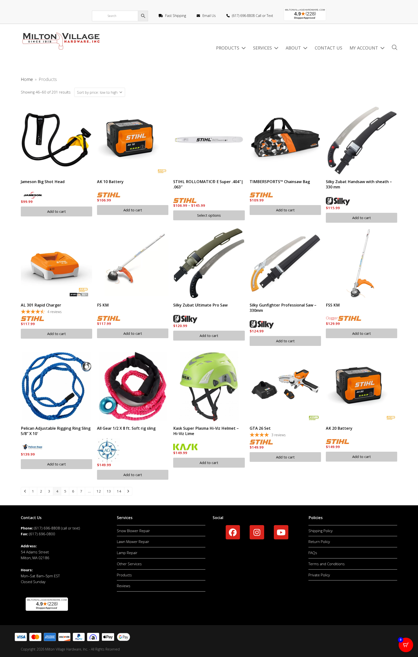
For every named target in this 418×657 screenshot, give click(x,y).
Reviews (123, 585)
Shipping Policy (320, 530)
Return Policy (319, 541)
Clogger (332, 317)
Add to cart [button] (56, 211)
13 (109, 491)
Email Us (209, 15)
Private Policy (319, 574)
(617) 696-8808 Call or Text (252, 15)
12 (99, 491)
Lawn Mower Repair (133, 541)
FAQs (312, 552)
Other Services (129, 563)
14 (119, 491)
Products (124, 574)
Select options (209, 215)
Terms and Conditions (326, 563)
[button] (394, 48)
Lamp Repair (127, 552)
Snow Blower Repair (133, 530)
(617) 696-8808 (47, 528)
